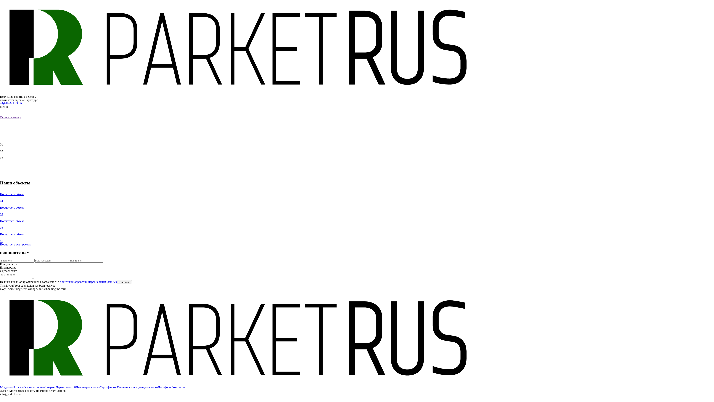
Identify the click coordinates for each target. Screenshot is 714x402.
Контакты (178, 387)
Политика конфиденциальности (137, 387)
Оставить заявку (10, 117)
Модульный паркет (12, 387)
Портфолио (165, 387)
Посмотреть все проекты (15, 244)
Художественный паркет (40, 387)
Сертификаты (108, 387)
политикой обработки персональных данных (88, 281)
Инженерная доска (88, 387)
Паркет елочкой (66, 387)
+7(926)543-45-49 (11, 103)
